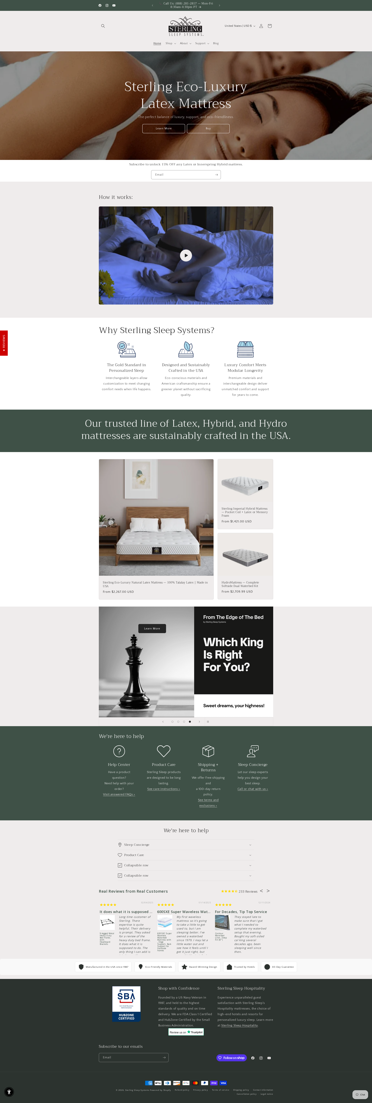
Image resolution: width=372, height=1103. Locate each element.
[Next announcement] (219, 5)
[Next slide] (199, 721)
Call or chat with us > (253, 789)
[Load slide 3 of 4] (184, 722)
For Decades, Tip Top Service (241, 911)
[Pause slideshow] (209, 721)
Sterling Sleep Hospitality (239, 1025)
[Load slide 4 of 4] (190, 722)
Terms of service (220, 1090)
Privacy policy (200, 1090)
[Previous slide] (163, 721)
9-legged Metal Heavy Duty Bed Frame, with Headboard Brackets (107, 938)
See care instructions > (163, 789)
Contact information (263, 1090)
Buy (208, 128)
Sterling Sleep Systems (137, 1090)
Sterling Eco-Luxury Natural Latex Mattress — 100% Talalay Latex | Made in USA (155, 584)
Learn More (164, 128)
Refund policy (182, 1090)
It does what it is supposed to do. (130, 911)
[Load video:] (186, 255)
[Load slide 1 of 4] (172, 722)
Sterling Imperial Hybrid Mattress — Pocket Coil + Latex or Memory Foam (245, 512)
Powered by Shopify (160, 1090)
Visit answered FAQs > (119, 794)
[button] (103, 26)
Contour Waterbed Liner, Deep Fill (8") (221, 936)
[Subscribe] (216, 174)
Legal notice (267, 1094)
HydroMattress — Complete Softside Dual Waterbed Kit (240, 584)
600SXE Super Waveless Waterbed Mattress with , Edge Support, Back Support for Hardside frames (164, 939)
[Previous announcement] (152, 5)
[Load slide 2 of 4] (178, 722)
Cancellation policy (247, 1094)
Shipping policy (241, 1090)
